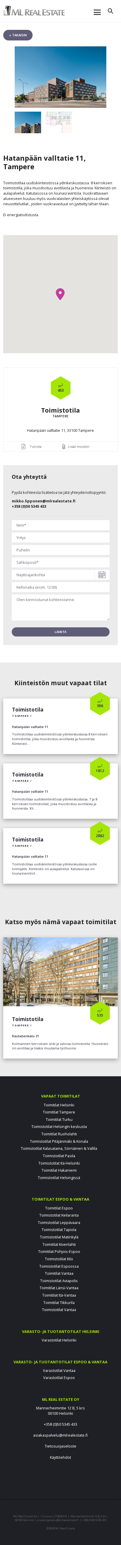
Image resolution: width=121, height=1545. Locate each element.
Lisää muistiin (78, 446)
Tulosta (35, 446)
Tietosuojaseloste (60, 1446)
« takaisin (18, 35)
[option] (61, 77)
